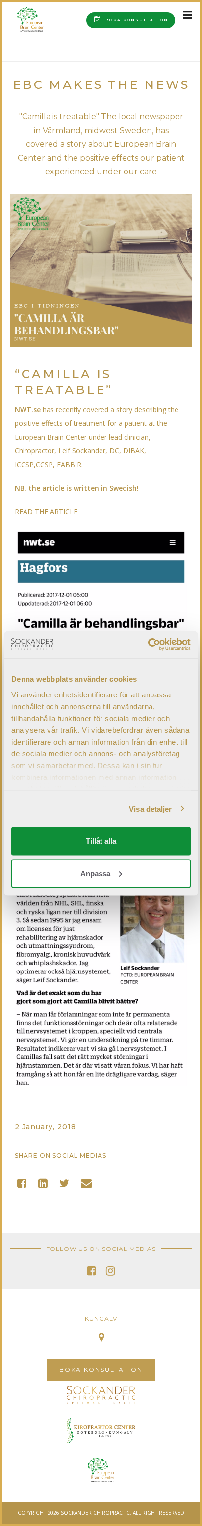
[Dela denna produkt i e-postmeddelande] (86, 1185)
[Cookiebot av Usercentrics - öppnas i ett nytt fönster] (148, 644)
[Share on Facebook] (21, 1185)
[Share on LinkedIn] (43, 1185)
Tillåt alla (101, 841)
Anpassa (95, 873)
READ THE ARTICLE (46, 511)
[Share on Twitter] (64, 1185)
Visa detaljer (150, 809)
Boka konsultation (135, 20)
